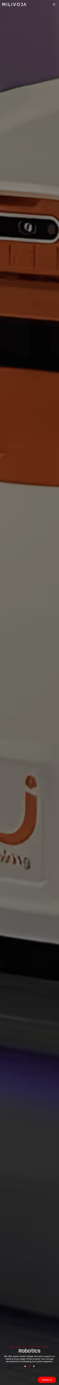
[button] (54, 4)
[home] (14, 4)
